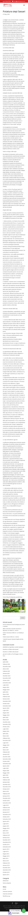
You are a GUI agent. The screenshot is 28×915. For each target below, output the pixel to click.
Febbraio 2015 (6, 835)
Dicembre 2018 (6, 798)
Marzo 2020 (6, 777)
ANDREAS (5, 647)
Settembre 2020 (7, 763)
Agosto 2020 (6, 766)
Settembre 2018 (7, 803)
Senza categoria (7, 883)
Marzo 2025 (6, 669)
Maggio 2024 (6, 689)
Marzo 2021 (6, 749)
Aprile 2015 (5, 830)
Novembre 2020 (7, 759)
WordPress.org (6, 896)
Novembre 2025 (7, 666)
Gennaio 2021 (6, 754)
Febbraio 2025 (6, 671)
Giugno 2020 (6, 770)
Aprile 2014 (5, 858)
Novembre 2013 (7, 870)
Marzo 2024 (6, 694)
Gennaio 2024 (6, 699)
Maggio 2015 (6, 828)
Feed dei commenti (7, 894)
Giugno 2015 (6, 826)
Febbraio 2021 (6, 752)
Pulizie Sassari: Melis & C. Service (11, 637)
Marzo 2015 (6, 833)
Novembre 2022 (7, 724)
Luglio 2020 (6, 768)
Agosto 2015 (6, 821)
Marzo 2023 (6, 719)
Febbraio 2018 (6, 807)
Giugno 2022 (6, 731)
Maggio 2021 (6, 745)
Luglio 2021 (6, 743)
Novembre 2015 (7, 814)
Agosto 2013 (6, 874)
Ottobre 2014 (6, 844)
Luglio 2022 (6, 729)
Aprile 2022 (5, 733)
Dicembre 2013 (6, 867)
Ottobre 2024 (6, 680)
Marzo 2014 (6, 860)
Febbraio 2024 (6, 696)
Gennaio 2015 (6, 837)
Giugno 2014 (6, 854)
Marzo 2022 (6, 736)
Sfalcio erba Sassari (13, 649)
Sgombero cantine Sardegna (16, 647)
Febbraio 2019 (6, 793)
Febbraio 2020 (6, 780)
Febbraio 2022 (6, 738)
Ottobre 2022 (6, 726)
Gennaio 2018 (6, 810)
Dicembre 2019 (6, 784)
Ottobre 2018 (6, 800)
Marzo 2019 (6, 791)
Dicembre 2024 (6, 675)
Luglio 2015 (6, 823)
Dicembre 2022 (6, 722)
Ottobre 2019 (6, 789)
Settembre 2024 (7, 682)
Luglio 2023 (6, 710)
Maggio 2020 (6, 773)
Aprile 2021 (5, 747)
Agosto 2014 (6, 849)
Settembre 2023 (7, 706)
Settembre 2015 (7, 819)
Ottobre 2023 (6, 703)
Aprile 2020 (5, 775)
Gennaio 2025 (6, 673)
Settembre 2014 (7, 847)
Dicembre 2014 (6, 840)
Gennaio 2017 (6, 812)
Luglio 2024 (6, 685)
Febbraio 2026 (6, 664)
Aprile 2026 (5, 662)
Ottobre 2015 (6, 817)
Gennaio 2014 (6, 865)
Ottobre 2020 (6, 761)
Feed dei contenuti (7, 891)
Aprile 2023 (5, 717)
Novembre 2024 (7, 678)
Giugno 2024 (6, 687)
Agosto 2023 (6, 708)
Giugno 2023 (6, 712)
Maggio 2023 (6, 715)
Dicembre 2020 (6, 756)
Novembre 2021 (7, 740)
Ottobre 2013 (6, 872)
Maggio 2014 (6, 856)
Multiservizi (5, 880)
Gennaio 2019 (6, 796)
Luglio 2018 (6, 805)
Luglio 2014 (6, 851)
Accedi (4, 889)
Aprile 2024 (5, 692)
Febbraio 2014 (6, 863)
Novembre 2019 (7, 786)
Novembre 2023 (7, 701)
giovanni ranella (6, 654)
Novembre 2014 (7, 842)
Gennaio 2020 (6, 782)
